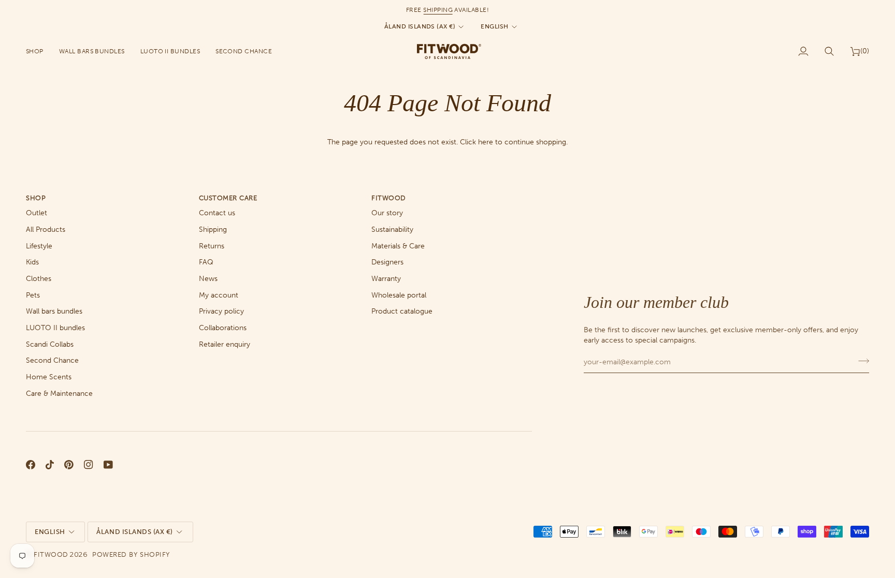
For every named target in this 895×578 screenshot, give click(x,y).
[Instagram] (88, 464)
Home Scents (48, 377)
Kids (32, 262)
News (208, 278)
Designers (387, 262)
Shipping (213, 229)
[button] (38, 51)
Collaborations (223, 327)
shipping (438, 9)
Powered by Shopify (130, 554)
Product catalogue (401, 311)
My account (218, 295)
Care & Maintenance (59, 393)
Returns (211, 246)
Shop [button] (36, 198)
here (485, 142)
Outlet (36, 213)
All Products (45, 229)
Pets (33, 295)
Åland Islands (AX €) (419, 26)
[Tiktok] (50, 464)
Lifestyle (39, 246)
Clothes (38, 278)
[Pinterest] (69, 464)
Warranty (386, 278)
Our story (387, 213)
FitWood (51, 554)
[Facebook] (30, 464)
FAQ (206, 262)
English (494, 26)
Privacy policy (221, 311)
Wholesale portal (398, 295)
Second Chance (52, 360)
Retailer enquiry (224, 344)
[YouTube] (108, 464)
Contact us (217, 213)
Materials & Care (398, 246)
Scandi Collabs (50, 344)
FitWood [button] (388, 198)
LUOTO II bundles (55, 327)
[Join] (860, 360)
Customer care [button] (228, 198)
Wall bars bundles (54, 311)
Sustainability (392, 229)
